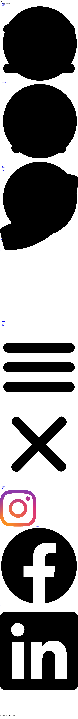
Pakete (3, 5)
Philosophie (3, 3)
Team (2, 169)
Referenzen (3, 4)
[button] (39, 86)
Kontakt (3, 6)
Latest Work (3, 2)
